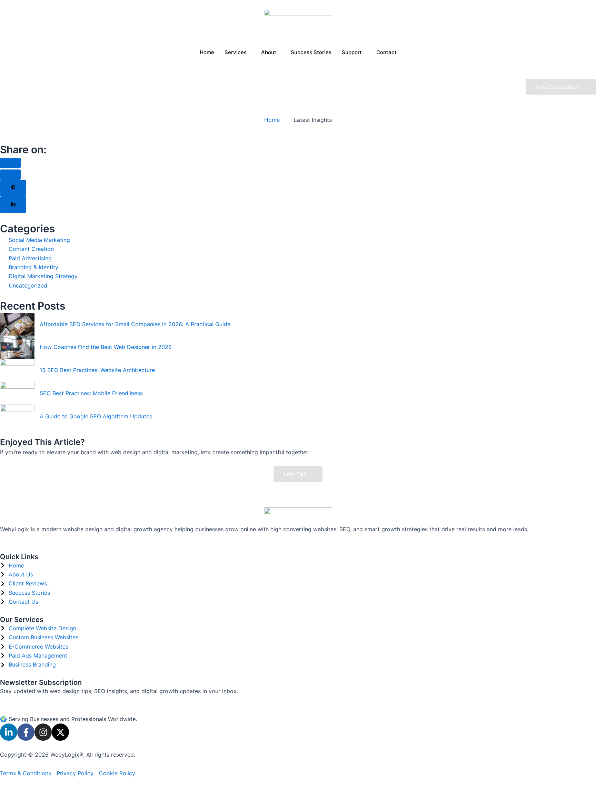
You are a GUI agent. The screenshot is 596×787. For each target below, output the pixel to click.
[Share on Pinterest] (13, 188)
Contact (386, 52)
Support (352, 52)
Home (207, 52)
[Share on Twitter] (10, 174)
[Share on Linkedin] (13, 204)
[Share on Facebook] (10, 163)
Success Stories (311, 52)
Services (236, 52)
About (268, 52)
